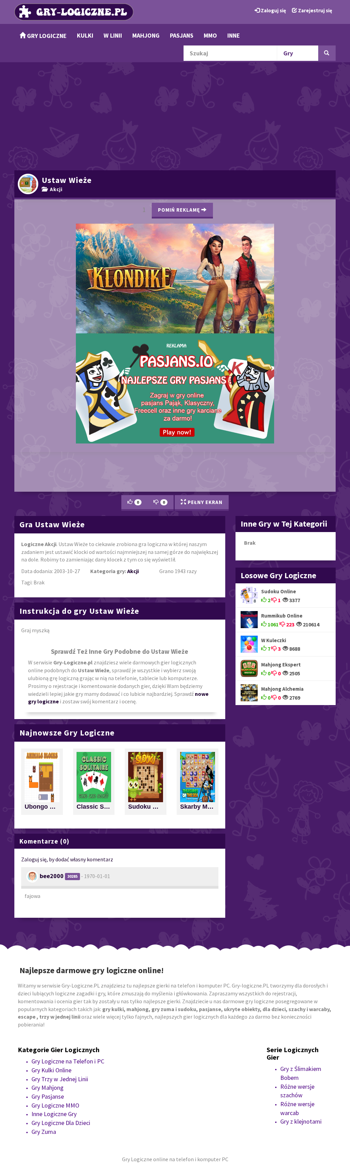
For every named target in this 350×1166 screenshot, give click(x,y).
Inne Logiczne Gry (54, 1010)
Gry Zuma (43, 1028)
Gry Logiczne (46, 36)
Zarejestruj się (314, 10)
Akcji (55, 189)
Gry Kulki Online (51, 966)
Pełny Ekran (204, 398)
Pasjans (181, 35)
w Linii (113, 35)
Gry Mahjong (47, 984)
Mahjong (146, 35)
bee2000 (52, 772)
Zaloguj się (273, 10)
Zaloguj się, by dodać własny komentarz (67, 755)
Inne (233, 35)
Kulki (85, 35)
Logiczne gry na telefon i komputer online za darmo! (175, 320)
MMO (210, 35)
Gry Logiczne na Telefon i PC (67, 957)
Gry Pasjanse (47, 992)
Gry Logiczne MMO (55, 1001)
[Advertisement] (175, 115)
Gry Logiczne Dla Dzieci (60, 1019)
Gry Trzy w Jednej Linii (59, 975)
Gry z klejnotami (301, 1017)
